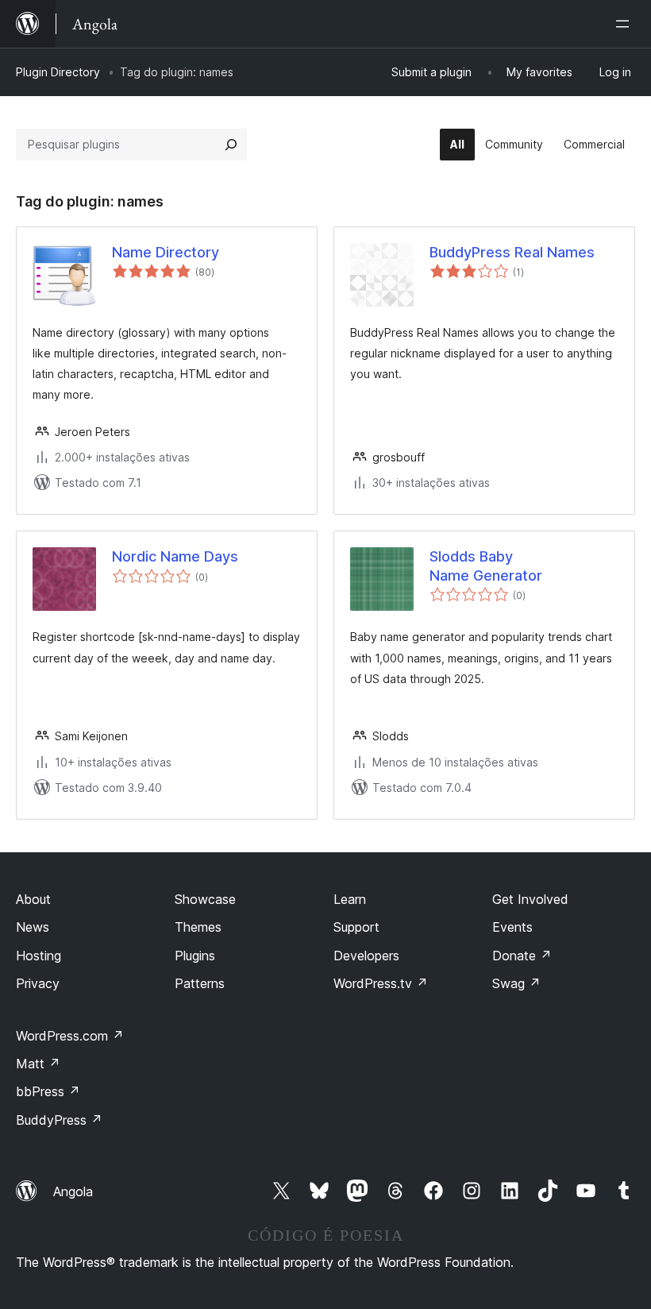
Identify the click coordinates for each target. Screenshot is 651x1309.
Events (512, 927)
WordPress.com (70, 1036)
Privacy (38, 983)
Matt (38, 1064)
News (32, 927)
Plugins (195, 955)
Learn (349, 899)
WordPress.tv (380, 983)
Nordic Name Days (175, 556)
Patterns (200, 983)
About (33, 899)
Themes (198, 927)
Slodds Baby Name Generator (486, 565)
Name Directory (165, 252)
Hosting (38, 955)
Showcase (205, 899)
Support (356, 927)
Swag (516, 983)
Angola (73, 1191)
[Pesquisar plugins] (231, 144)
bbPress (48, 1091)
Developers (366, 955)
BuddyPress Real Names (512, 252)
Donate (522, 955)
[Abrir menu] (625, 24)
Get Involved (530, 899)
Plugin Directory (58, 72)
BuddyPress (59, 1120)
